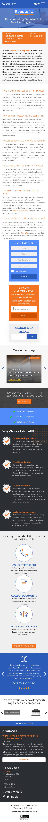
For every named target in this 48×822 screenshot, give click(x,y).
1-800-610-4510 (8, 784)
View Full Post (14, 379)
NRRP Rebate (10, 41)
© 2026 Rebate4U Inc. (16, 805)
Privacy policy (32, 805)
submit (24, 277)
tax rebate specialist (20, 211)
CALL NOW (11, 4)
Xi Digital (33, 812)
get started (24, 401)
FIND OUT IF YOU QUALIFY (24, 646)
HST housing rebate (14, 36)
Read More (24, 759)
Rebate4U (24, 233)
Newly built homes (13, 39)
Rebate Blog (35, 358)
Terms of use (18, 808)
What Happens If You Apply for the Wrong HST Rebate (24, 374)
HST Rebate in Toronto (24, 723)
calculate (24, 316)
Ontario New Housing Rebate (19, 51)
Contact (29, 808)
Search (32, 337)
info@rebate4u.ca (8, 787)
